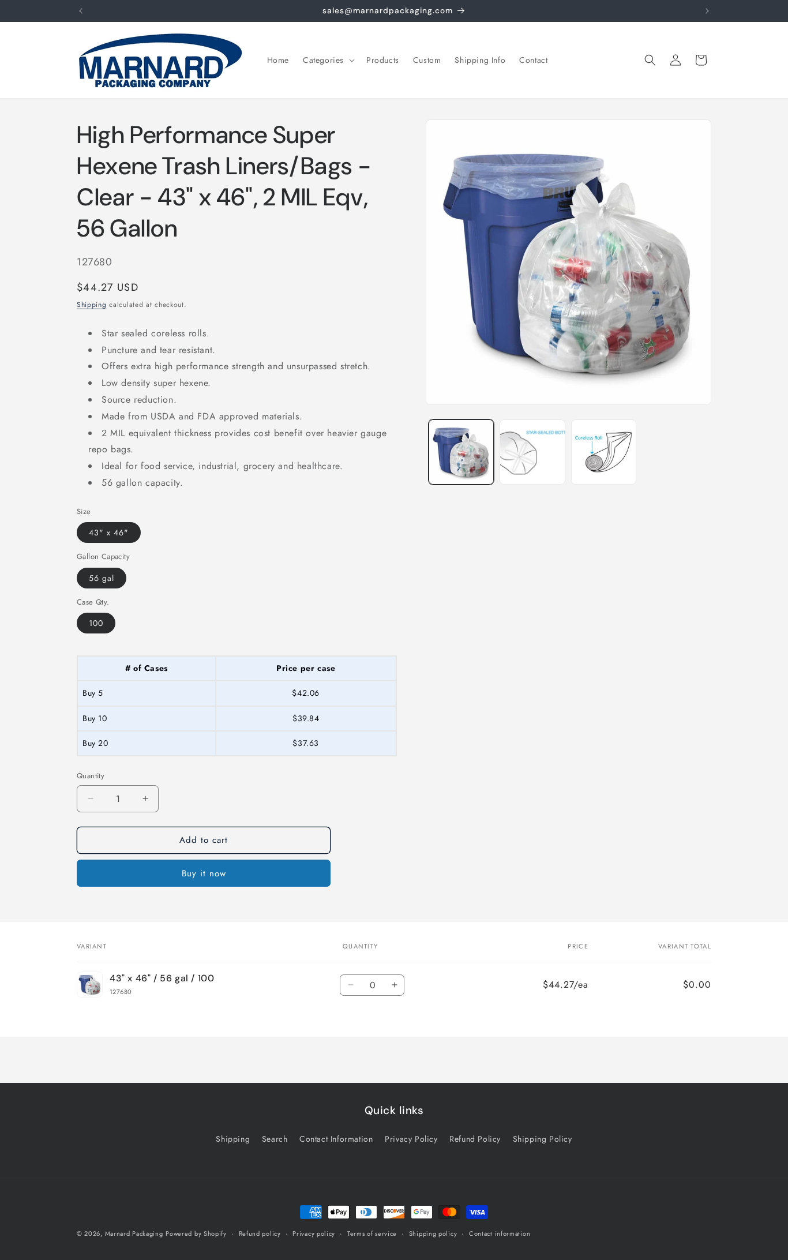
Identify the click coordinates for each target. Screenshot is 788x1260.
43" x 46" (109, 532)
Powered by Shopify (196, 1233)
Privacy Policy (411, 1139)
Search (275, 1139)
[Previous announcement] (80, 11)
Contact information (499, 1233)
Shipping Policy (542, 1139)
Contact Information (336, 1139)
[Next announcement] (707, 11)
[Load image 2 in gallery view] (532, 452)
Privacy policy (313, 1233)
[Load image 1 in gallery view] (461, 452)
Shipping (92, 304)
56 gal (101, 578)
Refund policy (260, 1233)
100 (96, 623)
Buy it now (204, 873)
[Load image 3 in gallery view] (603, 452)
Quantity (90, 775)
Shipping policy (433, 1233)
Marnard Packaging (134, 1233)
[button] (327, 60)
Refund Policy (475, 1139)
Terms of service (372, 1233)
